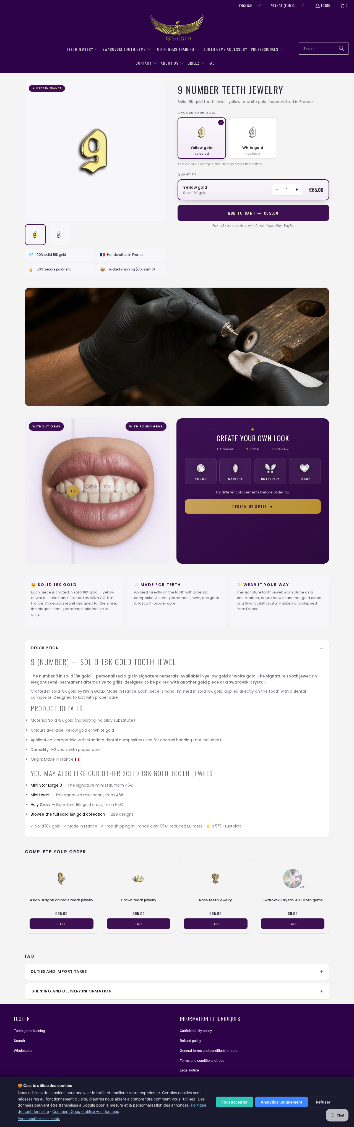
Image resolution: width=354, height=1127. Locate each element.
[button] (83, 49)
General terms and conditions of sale (208, 1051)
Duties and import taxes (59, 971)
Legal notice (189, 1070)
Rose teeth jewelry (215, 900)
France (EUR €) (284, 5)
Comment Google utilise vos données (85, 1111)
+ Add (61, 923)
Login (325, 5)
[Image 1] (35, 234)
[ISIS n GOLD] (177, 28)
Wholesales (23, 1051)
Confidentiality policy (196, 1031)
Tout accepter (235, 1102)
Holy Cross (41, 804)
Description (45, 648)
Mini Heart (40, 795)
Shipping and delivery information (71, 991)
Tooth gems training (29, 1031)
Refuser (323, 1102)
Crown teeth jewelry (138, 900)
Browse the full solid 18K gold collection (68, 814)
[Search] (341, 49)
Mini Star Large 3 (46, 785)
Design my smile (252, 506)
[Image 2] (59, 234)
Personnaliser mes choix (39, 1119)
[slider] (73, 491)
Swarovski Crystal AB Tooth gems (292, 900)
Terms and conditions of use (202, 1060)
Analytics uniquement (281, 1102)
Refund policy (190, 1041)
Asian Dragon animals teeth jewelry (61, 900)
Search (19, 1041)
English (246, 5)
